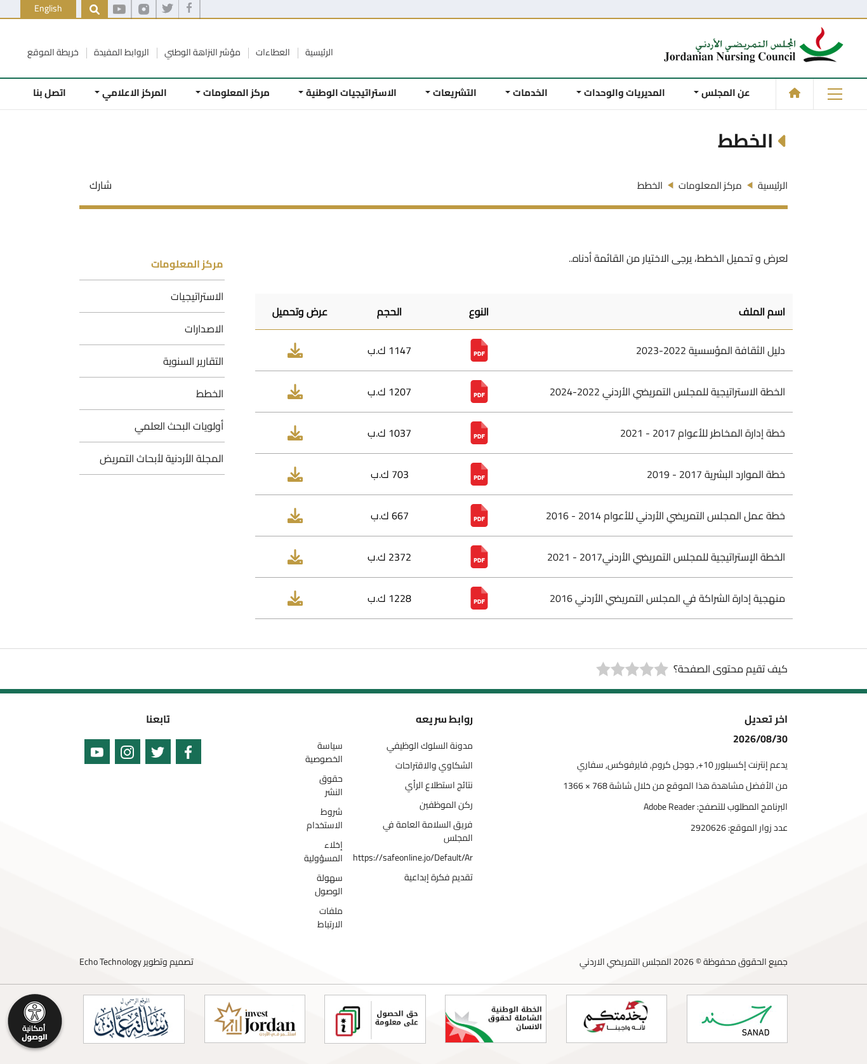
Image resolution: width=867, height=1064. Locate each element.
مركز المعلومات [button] (236, 92)
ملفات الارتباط (330, 917)
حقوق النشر (331, 785)
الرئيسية (318, 52)
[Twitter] (167, 9)
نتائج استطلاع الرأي (439, 785)
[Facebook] (189, 9)
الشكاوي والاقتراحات (434, 765)
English (48, 8)
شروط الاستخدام (325, 818)
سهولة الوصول (329, 884)
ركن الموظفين (446, 805)
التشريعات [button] (455, 92)
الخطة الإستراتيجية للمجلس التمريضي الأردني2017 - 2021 (666, 556)
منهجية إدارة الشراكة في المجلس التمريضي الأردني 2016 (667, 598)
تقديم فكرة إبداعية (438, 877)
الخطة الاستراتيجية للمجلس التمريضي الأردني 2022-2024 (667, 391)
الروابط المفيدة (120, 52)
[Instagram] (144, 9)
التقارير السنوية (193, 361)
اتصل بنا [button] (49, 92)
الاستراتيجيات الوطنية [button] (351, 92)
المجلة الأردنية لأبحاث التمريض (161, 458)
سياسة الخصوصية (324, 752)
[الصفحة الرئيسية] (794, 92)
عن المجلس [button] (725, 92)
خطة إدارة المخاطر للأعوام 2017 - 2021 (702, 432)
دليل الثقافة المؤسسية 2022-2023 (710, 350)
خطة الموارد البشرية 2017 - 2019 (716, 474)
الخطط (209, 393)
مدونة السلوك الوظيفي (430, 746)
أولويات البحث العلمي (179, 425)
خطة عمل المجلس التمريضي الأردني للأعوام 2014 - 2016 (665, 515)
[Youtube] (94, 754)
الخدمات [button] (530, 92)
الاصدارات (204, 328)
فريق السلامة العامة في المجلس (428, 831)
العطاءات (272, 52)
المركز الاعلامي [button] (134, 92)
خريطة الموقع (53, 52)
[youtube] (119, 9)
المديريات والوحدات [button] (624, 92)
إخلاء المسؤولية (323, 851)
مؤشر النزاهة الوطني (201, 52)
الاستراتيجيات (197, 296)
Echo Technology (110, 961)
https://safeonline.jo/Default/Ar (413, 857)
